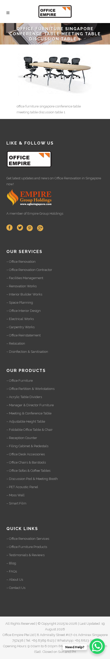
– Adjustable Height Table (25, 421)
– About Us (14, 579)
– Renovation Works (21, 286)
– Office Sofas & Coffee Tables (28, 471)
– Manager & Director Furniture (30, 405)
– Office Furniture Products (26, 547)
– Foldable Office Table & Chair (29, 430)
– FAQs (11, 571)
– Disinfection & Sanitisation (27, 352)
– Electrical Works (20, 319)
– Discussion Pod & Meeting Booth (32, 479)
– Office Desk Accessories (25, 454)
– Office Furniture (19, 380)
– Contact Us (15, 588)
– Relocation (15, 343)
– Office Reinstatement (23, 335)
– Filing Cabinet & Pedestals (27, 446)
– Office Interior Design (23, 311)
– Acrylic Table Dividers (24, 397)
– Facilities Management (24, 278)
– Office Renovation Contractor (29, 270)
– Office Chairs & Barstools (26, 462)
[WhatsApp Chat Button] (97, 646)
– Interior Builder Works (24, 294)
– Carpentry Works (20, 327)
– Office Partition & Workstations (30, 389)
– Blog (11, 563)
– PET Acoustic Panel (22, 487)
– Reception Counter (21, 438)
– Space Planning (19, 302)
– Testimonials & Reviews (25, 555)
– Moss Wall (15, 495)
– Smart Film (16, 503)
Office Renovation (67, 178)
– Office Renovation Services (27, 539)
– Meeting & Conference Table (28, 413)
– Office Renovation (21, 261)
